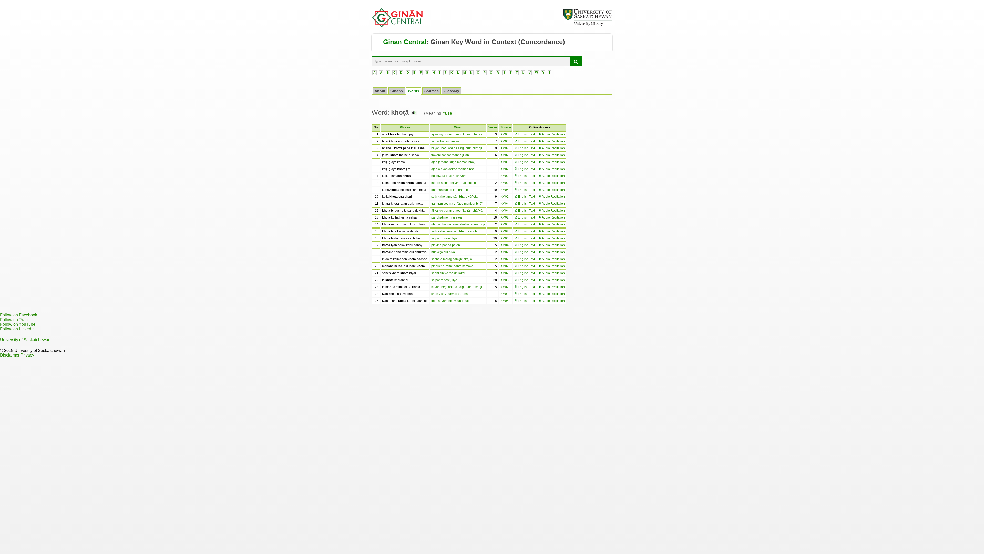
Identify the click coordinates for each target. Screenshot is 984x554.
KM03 (504, 238)
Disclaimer (9, 355)
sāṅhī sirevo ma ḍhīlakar (448, 273)
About (380, 91)
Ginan (458, 127)
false (447, 113)
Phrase (405, 127)
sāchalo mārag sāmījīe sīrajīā (451, 259)
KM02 (504, 148)
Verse (492, 127)
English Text (526, 134)
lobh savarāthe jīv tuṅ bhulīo (450, 301)
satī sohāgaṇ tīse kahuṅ (447, 141)
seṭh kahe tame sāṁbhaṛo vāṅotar (455, 197)
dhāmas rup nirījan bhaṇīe (449, 190)
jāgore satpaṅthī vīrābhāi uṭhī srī (453, 183)
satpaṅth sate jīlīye (444, 238)
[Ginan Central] (397, 26)
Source (505, 127)
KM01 (504, 162)
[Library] (587, 25)
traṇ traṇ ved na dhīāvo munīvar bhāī (456, 203)
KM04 (504, 134)
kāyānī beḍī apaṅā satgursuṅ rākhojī (456, 148)
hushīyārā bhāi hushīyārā (449, 176)
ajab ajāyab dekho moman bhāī (453, 169)
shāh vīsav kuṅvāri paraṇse (450, 294)
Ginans (396, 91)
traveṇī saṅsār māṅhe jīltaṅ (450, 155)
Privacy (27, 355)
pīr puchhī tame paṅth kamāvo (452, 266)
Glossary (451, 91)
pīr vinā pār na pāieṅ (445, 245)
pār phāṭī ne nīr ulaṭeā (446, 217)
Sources (431, 91)
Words (413, 91)
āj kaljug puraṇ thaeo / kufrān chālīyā (457, 134)
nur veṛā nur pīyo (443, 252)
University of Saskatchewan (25, 340)
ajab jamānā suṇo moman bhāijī (453, 162)
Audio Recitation (553, 134)
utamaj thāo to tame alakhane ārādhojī (458, 224)
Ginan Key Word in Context (473, 41)
